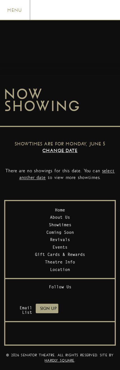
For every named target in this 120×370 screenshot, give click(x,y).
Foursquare (66, 295)
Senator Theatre (67, 5)
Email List (26, 310)
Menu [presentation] (15, 10)
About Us (60, 217)
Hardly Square (60, 360)
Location (60, 269)
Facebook (37, 295)
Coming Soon (60, 232)
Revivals (60, 239)
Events (60, 247)
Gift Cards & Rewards (60, 254)
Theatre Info (60, 262)
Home (60, 210)
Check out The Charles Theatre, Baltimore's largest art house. (60, 333)
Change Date (59, 151)
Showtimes (60, 224)
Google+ (80, 295)
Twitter (52, 295)
